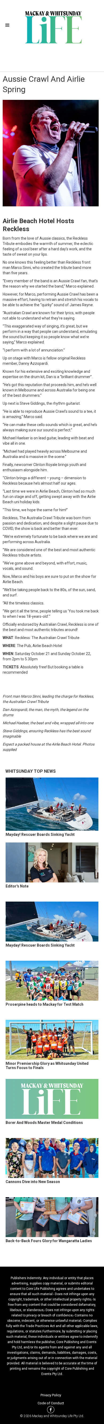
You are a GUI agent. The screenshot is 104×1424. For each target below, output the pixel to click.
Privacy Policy (51, 1395)
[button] (9, 25)
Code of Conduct (51, 1403)
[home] (52, 26)
